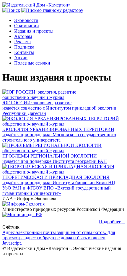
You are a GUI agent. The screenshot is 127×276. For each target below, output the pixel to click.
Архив (20, 57)
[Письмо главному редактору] (52, 10)
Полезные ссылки (32, 62)
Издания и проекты (33, 30)
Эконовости (26, 20)
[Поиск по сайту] (11, 10)
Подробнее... (112, 221)
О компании (26, 25)
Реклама (22, 41)
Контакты (24, 52)
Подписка (24, 46)
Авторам (23, 36)
